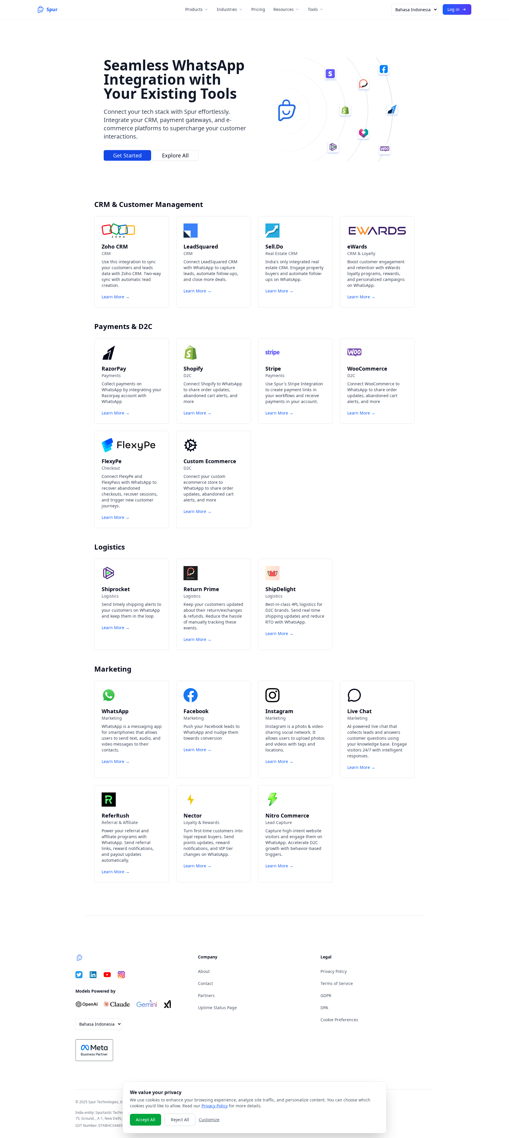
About (204, 971)
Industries (227, 9)
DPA (324, 1007)
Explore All (175, 155)
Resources (283, 9)
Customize (209, 1119)
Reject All (180, 1119)
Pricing (258, 9)
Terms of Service (336, 983)
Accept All (145, 1119)
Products (194, 9)
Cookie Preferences (339, 1019)
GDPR (325, 995)
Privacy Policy (333, 971)
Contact (205, 983)
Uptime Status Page (217, 1007)
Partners (206, 995)
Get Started (127, 155)
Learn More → (116, 297)
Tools (313, 9)
